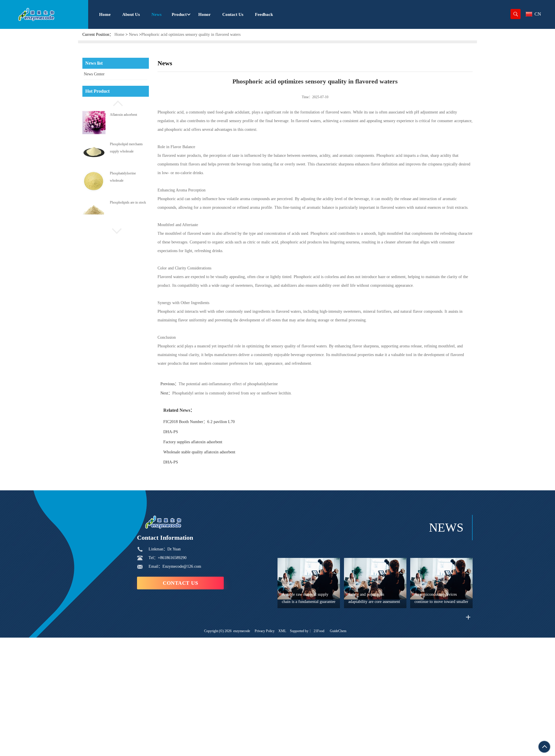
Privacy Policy (265, 631)
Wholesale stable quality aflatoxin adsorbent (199, 452)
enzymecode (241, 631)
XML (282, 631)
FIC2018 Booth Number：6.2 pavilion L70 (199, 422)
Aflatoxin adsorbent (123, 115)
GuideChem (338, 631)
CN (537, 14)
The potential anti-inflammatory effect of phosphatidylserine (228, 384)
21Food (319, 631)
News (133, 34)
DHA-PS (170, 432)
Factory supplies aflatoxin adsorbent (192, 442)
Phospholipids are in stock (128, 202)
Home (119, 34)
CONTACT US (180, 583)
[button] (115, 102)
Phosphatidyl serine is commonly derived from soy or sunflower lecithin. (232, 393)
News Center (94, 74)
